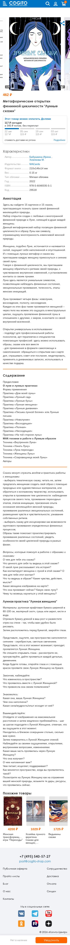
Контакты (8, 898)
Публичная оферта (15, 868)
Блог (5, 883)
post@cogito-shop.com (35, 861)
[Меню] (5, 3)
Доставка (53, 876)
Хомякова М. (37, 159)
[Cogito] (18, 3)
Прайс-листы (11, 876)
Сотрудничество (57, 868)
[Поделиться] (62, 23)
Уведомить (51, 940)
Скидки (51, 891)
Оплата (51, 883)
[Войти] (55, 3)
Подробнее (59, 140)
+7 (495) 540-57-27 (35, 856)
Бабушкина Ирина (40, 156)
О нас (7, 891)
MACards (34, 164)
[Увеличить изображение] (62, 86)
